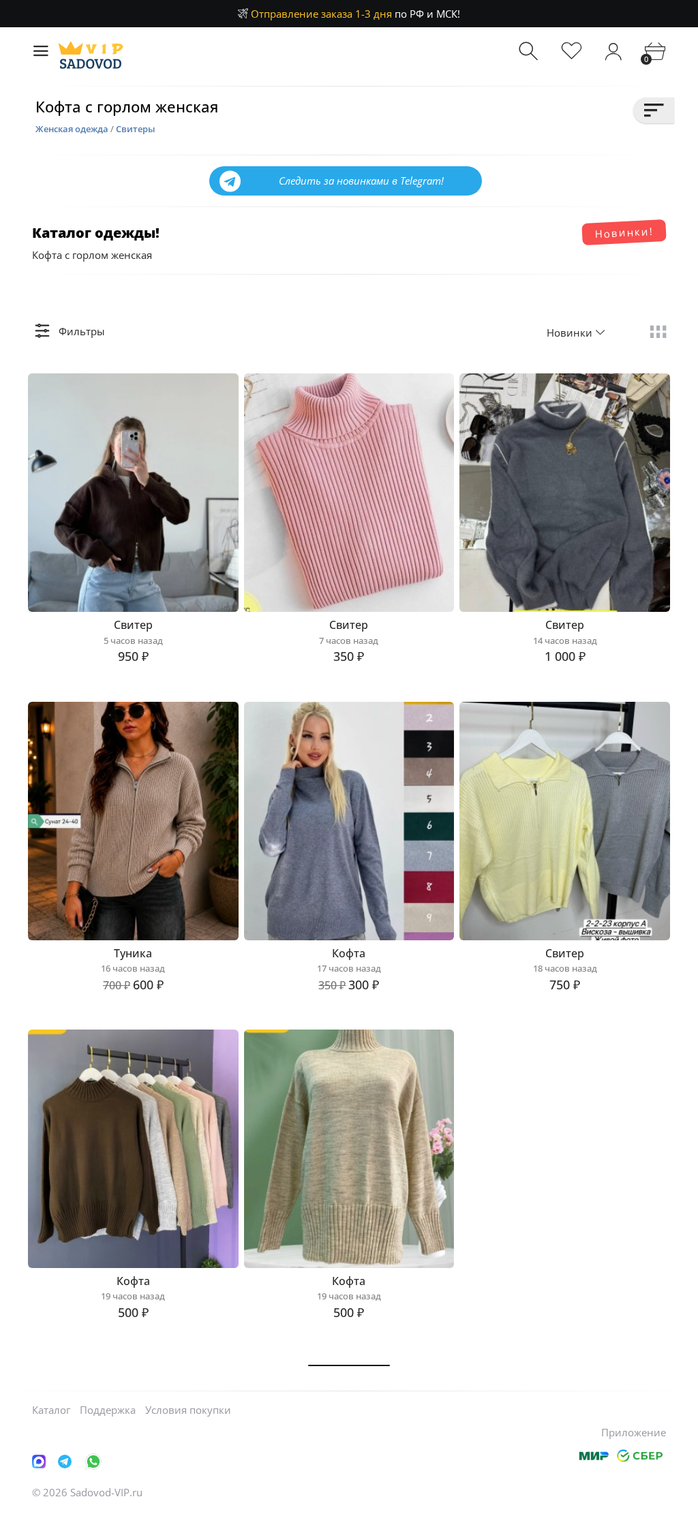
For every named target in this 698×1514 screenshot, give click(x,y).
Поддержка (108, 1410)
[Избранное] (571, 51)
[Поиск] (530, 51)
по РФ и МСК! (355, 13)
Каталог (51, 1410)
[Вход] (613, 51)
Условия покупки (188, 1410)
